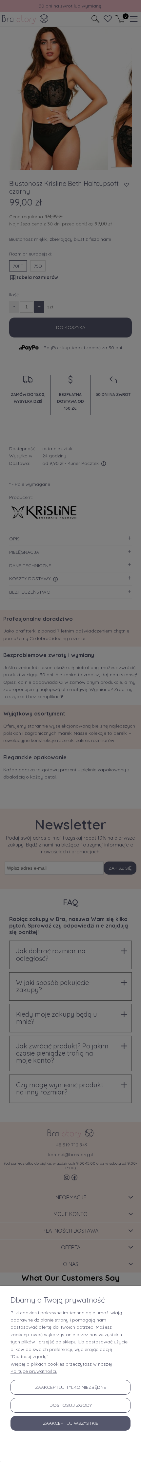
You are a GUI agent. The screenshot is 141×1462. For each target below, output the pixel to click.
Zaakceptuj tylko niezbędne (70, 1387)
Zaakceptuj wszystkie (70, 1423)
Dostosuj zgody (71, 1405)
